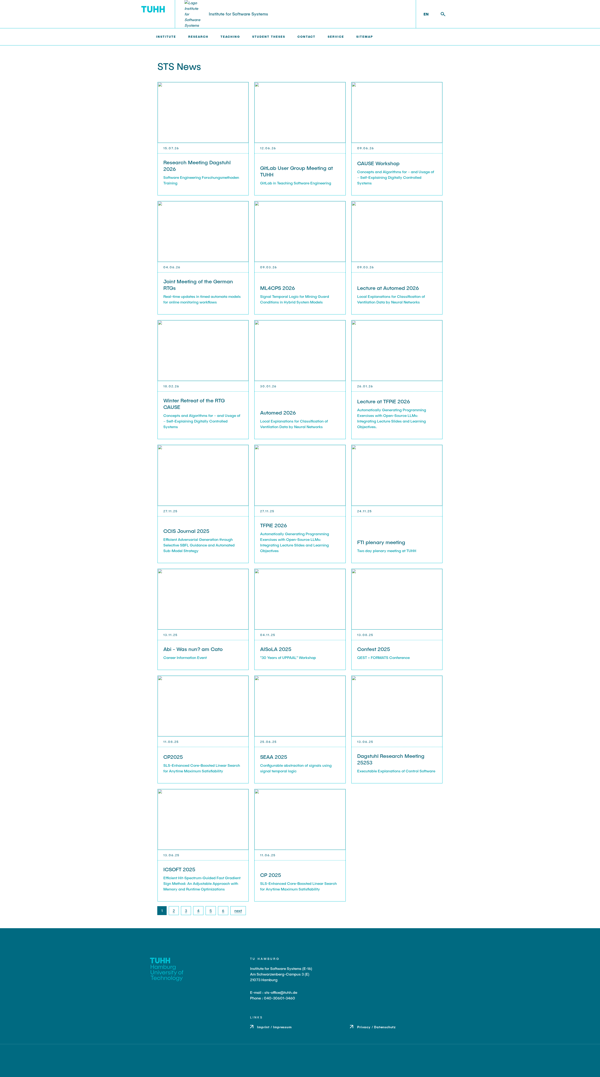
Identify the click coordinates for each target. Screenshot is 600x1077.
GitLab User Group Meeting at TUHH (296, 171)
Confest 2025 (373, 649)
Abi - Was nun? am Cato (193, 649)
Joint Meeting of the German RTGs (198, 284)
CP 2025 (270, 875)
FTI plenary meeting (381, 542)
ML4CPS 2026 (277, 288)
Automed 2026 (278, 412)
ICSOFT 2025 (179, 869)
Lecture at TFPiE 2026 (383, 401)
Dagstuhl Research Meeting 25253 (390, 759)
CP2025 (173, 757)
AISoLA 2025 (275, 649)
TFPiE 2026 (273, 525)
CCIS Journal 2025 (186, 531)
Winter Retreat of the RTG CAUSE (194, 403)
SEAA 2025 (273, 757)
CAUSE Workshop (378, 163)
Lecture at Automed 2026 (388, 288)
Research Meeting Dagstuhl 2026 (197, 165)
